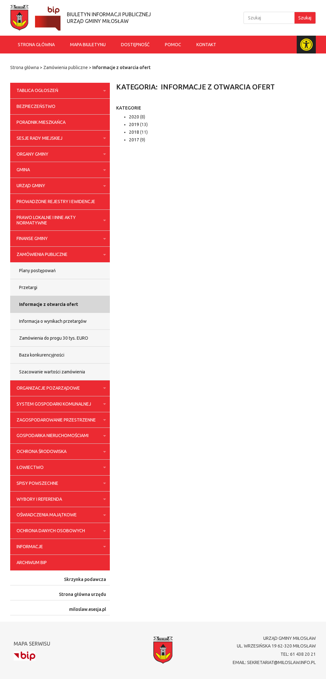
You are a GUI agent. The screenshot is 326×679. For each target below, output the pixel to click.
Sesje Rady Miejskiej (39, 138)
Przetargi (28, 287)
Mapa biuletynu (88, 44)
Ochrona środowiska (42, 451)
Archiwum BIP (32, 562)
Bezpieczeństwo (36, 106)
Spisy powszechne (37, 483)
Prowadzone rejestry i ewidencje (56, 201)
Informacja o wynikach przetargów (53, 321)
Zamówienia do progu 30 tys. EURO (53, 338)
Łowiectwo (30, 467)
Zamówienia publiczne (65, 67)
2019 (134, 124)
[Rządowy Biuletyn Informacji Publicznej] (24, 656)
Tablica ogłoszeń (37, 90)
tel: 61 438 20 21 (298, 654)
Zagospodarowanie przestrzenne (56, 419)
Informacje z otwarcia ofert (48, 304)
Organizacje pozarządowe (48, 388)
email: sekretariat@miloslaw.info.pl (274, 662)
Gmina (23, 169)
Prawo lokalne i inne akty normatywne (46, 220)
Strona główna (36, 44)
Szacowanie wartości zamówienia (52, 371)
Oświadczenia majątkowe (47, 514)
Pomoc (173, 44)
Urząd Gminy (31, 185)
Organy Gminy (32, 154)
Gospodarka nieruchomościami (53, 435)
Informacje (30, 546)
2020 (134, 116)
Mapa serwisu (32, 644)
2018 (134, 132)
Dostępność (135, 44)
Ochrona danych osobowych (51, 530)
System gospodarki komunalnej (54, 404)
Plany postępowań (37, 270)
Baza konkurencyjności (41, 354)
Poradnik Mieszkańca (41, 122)
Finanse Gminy (32, 238)
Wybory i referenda (39, 499)
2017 (134, 139)
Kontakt (206, 44)
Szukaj (304, 17)
